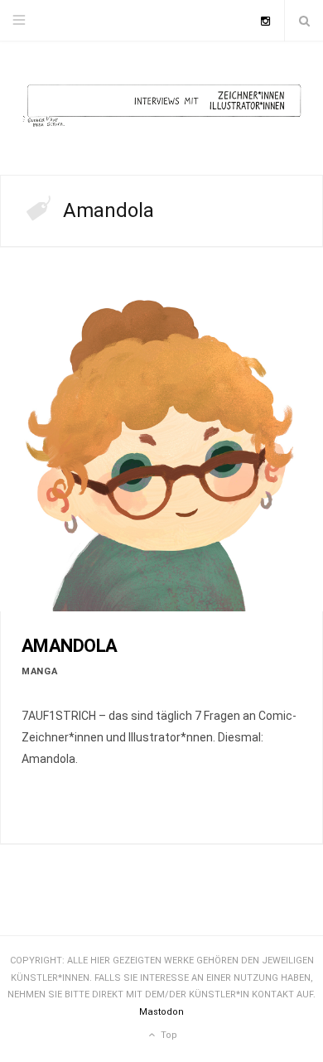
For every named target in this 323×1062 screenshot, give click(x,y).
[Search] (304, 20)
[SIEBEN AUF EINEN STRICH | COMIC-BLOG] (161, 108)
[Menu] (19, 20)
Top (167, 1035)
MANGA (40, 671)
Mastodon (161, 1011)
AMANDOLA (70, 645)
